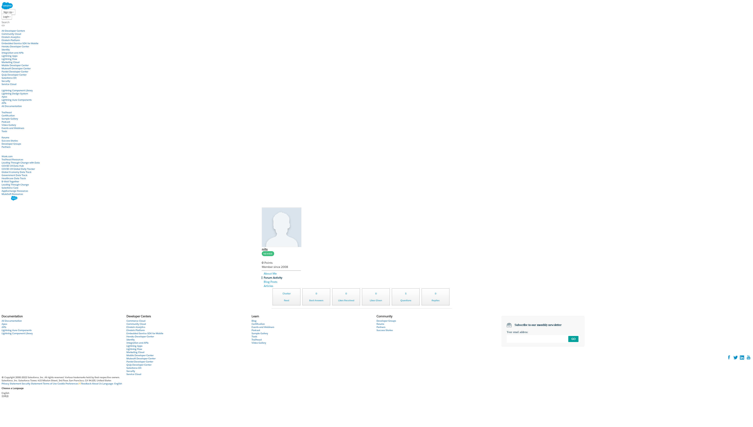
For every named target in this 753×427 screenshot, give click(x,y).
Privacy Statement (12, 383)
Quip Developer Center (14, 74)
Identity (6, 49)
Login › (6, 16)
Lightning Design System (15, 93)
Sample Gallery (10, 118)
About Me (270, 273)
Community (8, 134)
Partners (6, 147)
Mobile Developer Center (15, 65)
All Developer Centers (13, 30)
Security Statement (32, 383)
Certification (8, 115)
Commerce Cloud (135, 320)
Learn (5, 109)
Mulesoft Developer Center (16, 68)
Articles (268, 286)
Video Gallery (9, 125)
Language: (112, 383)
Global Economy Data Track (16, 172)
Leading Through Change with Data (21, 162)
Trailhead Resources (12, 159)
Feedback (86, 383)
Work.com (7, 156)
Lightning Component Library (17, 90)
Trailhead (7, 112)
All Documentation (12, 106)
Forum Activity (273, 277)
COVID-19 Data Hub (13, 165)
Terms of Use (50, 383)
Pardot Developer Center (15, 71)
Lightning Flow (9, 59)
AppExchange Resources (15, 191)
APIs (4, 103)
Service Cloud (9, 84)
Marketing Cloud (10, 62)
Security (6, 81)
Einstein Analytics (11, 37)
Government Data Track (14, 175)
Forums (5, 137)
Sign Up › (8, 12)
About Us (97, 383)
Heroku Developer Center (15, 46)
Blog (4, 150)
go (573, 339)
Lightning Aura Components (17, 99)
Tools (4, 131)
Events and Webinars (13, 128)
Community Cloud (11, 34)
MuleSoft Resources (12, 194)
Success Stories (10, 140)
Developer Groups (11, 143)
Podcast (6, 121)
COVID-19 (7, 153)
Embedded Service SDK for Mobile (20, 43)
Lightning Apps (9, 55)
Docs (4, 87)
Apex (4, 96)
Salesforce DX (9, 77)
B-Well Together (10, 181)
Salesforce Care (10, 187)
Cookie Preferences (68, 383)
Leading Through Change (15, 184)
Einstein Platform (11, 40)
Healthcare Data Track (14, 178)
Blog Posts (270, 282)
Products (7, 27)
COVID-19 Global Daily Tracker (18, 169)
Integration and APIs (13, 52)
